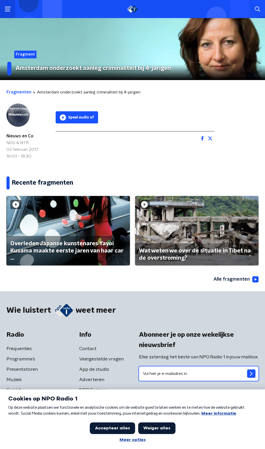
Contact (88, 348)
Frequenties (19, 348)
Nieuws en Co (19, 136)
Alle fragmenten (232, 279)
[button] (8, 9)
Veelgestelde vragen (101, 359)
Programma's (20, 359)
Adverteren (91, 379)
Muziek (14, 379)
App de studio (94, 369)
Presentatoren (22, 369)
